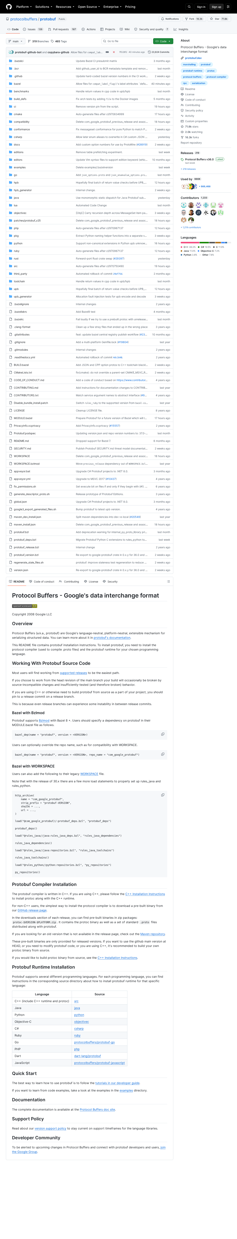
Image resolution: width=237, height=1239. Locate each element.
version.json (21, 570)
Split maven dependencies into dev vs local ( (103, 516)
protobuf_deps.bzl (25, 539)
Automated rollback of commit (94, 273)
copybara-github (58, 52)
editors (18, 159)
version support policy (50, 1128)
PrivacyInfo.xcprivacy (27, 425)
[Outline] (168, 581)
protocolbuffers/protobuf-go (94, 1042)
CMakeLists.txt (23, 372)
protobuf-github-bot (28, 52)
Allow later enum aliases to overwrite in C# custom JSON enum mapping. (120, 136)
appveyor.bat (22, 471)
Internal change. (86, 190)
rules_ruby (91, 403)
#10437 (111, 478)
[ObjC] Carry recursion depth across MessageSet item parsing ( (114, 212)
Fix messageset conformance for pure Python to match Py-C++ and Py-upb (122, 129)
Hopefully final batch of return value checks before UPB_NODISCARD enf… (121, 182)
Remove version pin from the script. (97, 106)
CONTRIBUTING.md (26, 387)
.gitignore (19, 342)
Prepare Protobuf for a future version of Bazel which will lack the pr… (117, 418)
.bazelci (18, 60)
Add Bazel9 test (85, 311)
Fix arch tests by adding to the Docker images (107, 98)
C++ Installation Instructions (145, 894)
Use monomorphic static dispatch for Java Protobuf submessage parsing (120, 197)
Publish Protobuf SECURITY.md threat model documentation (112, 448)
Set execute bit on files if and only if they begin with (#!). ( (111, 486)
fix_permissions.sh (25, 486)
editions (18, 152)
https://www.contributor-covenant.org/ (140, 380)
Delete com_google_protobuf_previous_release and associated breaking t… (121, 121)
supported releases (73, 673)
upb (16, 288)
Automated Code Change (91, 205)
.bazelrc (19, 319)
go (15, 174)
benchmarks (21, 91)
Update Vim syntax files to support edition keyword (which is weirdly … (119, 159)
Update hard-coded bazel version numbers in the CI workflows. (114, 76)
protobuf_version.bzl (26, 554)
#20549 (135, 516)
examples (20, 167)
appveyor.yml (22, 478)
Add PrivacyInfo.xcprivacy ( (93, 425)
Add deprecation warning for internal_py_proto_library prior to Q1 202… (119, 532)
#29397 (118, 258)
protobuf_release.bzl (26, 547)
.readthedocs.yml (24, 357)
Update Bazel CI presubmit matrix (96, 60)
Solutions (42, 7)
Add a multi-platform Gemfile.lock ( (97, 342)
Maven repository (152, 934)
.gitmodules (21, 349)
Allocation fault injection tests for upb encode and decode (111, 296)
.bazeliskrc (20, 311)
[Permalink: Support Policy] (9, 1118)
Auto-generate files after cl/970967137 (99, 228)
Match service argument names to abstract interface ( (108, 395)
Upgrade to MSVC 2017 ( (91, 478)
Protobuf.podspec (25, 433)
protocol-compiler (216, 76)
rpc (185, 83)
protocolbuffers (23, 19)
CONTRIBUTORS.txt (26, 395)
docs (17, 144)
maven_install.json (25, 524)
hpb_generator (23, 190)
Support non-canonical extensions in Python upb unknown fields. (115, 243)
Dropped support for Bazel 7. (93, 440)
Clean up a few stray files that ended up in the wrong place (112, 326)
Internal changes (86, 304)
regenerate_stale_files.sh (29, 562)
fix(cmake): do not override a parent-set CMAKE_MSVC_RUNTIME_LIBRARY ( (122, 372)
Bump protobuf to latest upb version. (98, 509)
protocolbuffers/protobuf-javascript (99, 1063)
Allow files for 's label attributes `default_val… (115, 83)
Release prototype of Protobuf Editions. (99, 494)
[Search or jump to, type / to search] (189, 7)
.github (18, 76)
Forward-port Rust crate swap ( (95, 258)
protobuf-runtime (192, 70)
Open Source (87, 7)
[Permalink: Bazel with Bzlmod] (9, 712)
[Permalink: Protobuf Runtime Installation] (9, 967)
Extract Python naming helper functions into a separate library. (117, 235)
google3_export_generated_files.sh (35, 509)
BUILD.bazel (21, 364)
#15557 (114, 425)
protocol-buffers (192, 76)
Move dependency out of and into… (119, 463)
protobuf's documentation (112, 637)
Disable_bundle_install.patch (31, 402)
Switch (80, 402)
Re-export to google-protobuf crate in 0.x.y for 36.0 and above (114, 554)
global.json (20, 501)
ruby (16, 250)
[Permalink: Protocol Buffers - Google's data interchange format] (9, 595)
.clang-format (22, 326)
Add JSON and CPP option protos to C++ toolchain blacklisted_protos (118, 364)
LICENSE (19, 410)
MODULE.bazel (23, 418)
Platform (22, 7)
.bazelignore (21, 304)
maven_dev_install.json (27, 516)
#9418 (145, 395)
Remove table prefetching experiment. (99, 152)
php (16, 228)
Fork (195, 18)
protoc (211, 70)
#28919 (142, 144)
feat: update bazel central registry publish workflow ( (108, 334)
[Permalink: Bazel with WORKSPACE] (9, 766)
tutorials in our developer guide (117, 1083)
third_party (20, 273)
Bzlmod (44, 720)
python (18, 243)
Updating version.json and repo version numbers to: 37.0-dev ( (114, 433)
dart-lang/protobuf (87, 1056)
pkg (16, 235)
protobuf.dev (193, 57)
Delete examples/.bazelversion (94, 167)
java (16, 197)
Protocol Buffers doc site (97, 1109)
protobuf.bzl (21, 532)
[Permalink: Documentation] (9, 1099)
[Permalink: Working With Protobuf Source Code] (9, 663)
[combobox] (128, 41)
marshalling (189, 64)
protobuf (48, 19)
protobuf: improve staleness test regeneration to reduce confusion (116, 562)
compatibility (21, 121)
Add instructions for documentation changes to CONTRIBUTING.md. (117, 387)
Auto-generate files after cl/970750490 (100, 266)
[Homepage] (9, 7)
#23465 (145, 334)
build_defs (20, 98)
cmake (18, 114)
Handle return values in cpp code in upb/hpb (103, 91)
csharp (18, 136)
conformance (22, 129)
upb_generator (23, 296)
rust (16, 258)
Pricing (130, 7)
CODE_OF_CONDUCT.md (29, 380)
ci (15, 106)
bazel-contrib (143, 403)
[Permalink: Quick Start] (9, 1073)
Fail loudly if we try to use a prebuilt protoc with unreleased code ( (116, 319)
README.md (21, 440)
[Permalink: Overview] (9, 623)
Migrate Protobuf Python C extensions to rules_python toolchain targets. (119, 539)
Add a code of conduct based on (96, 380)
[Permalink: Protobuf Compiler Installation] (9, 884)
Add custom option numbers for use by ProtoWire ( (106, 144)
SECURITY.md (22, 448)
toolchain (19, 281)
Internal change (85, 547)
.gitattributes (21, 334)
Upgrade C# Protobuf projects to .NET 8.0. (102, 471)
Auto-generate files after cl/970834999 (100, 114)
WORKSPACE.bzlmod (27, 463)
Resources (63, 7)
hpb (16, 182)
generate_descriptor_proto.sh (32, 494)
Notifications (172, 18)
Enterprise (111, 7)
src (16, 266)
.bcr (16, 68)
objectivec (20, 212)
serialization (198, 83)
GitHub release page (32, 910)
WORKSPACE (22, 456)
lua (15, 205)
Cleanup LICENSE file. (89, 410)
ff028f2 (123, 52)
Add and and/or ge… (119, 174)
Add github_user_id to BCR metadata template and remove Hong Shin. (118, 68)
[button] (163, 734)
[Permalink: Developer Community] (9, 1137)
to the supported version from (117, 402)
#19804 (123, 342)
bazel (17, 83)
